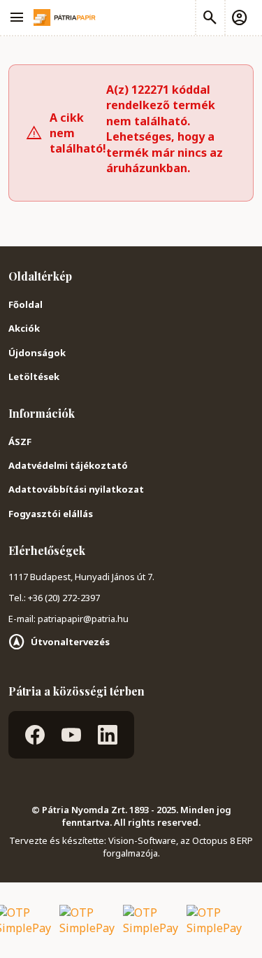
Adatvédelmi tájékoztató (68, 465)
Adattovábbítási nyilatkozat (76, 489)
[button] (239, 17)
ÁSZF (19, 441)
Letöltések (33, 376)
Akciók (24, 328)
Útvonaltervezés (70, 641)
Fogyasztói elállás (50, 513)
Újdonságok (37, 352)
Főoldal (25, 304)
